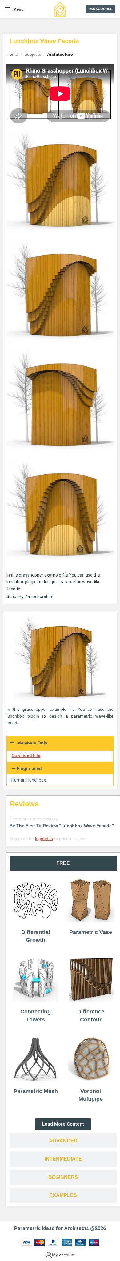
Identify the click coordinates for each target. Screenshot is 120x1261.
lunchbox (37, 780)
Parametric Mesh (36, 1091)
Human (18, 780)
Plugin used (29, 768)
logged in (44, 838)
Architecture (60, 54)
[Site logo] (60, 8)
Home (12, 54)
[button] (60, 768)
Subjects (32, 54)
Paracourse (100, 9)
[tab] (63, 863)
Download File (26, 755)
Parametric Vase (90, 932)
